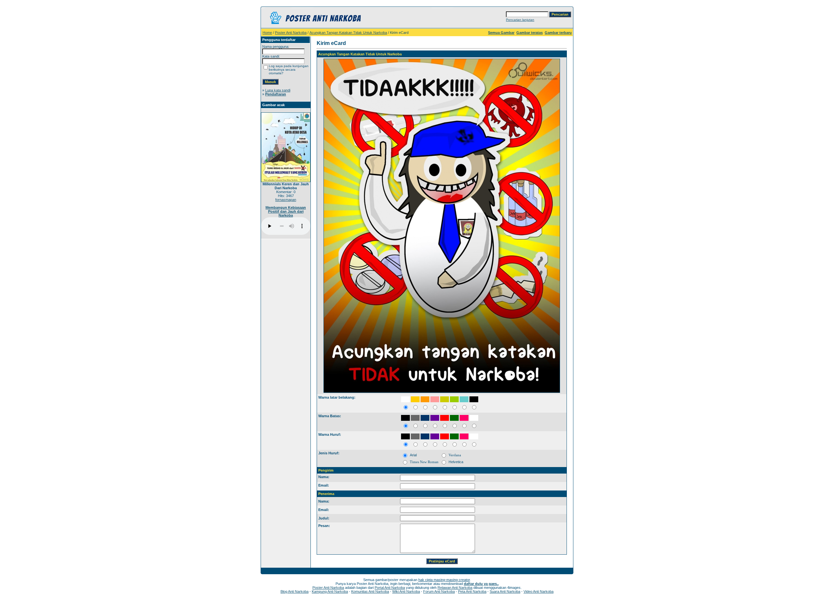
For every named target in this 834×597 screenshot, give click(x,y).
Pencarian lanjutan (520, 19)
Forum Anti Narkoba (439, 591)
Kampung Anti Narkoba (330, 591)
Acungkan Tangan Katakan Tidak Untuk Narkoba (348, 33)
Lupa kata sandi (277, 90)
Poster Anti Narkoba (291, 33)
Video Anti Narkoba (539, 591)
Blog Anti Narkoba (294, 591)
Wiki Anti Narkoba (406, 591)
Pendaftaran (275, 94)
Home (267, 33)
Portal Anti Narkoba (390, 588)
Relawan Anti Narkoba (455, 588)
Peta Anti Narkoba (472, 591)
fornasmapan (285, 200)
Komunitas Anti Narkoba (370, 591)
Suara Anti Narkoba (505, 591)
